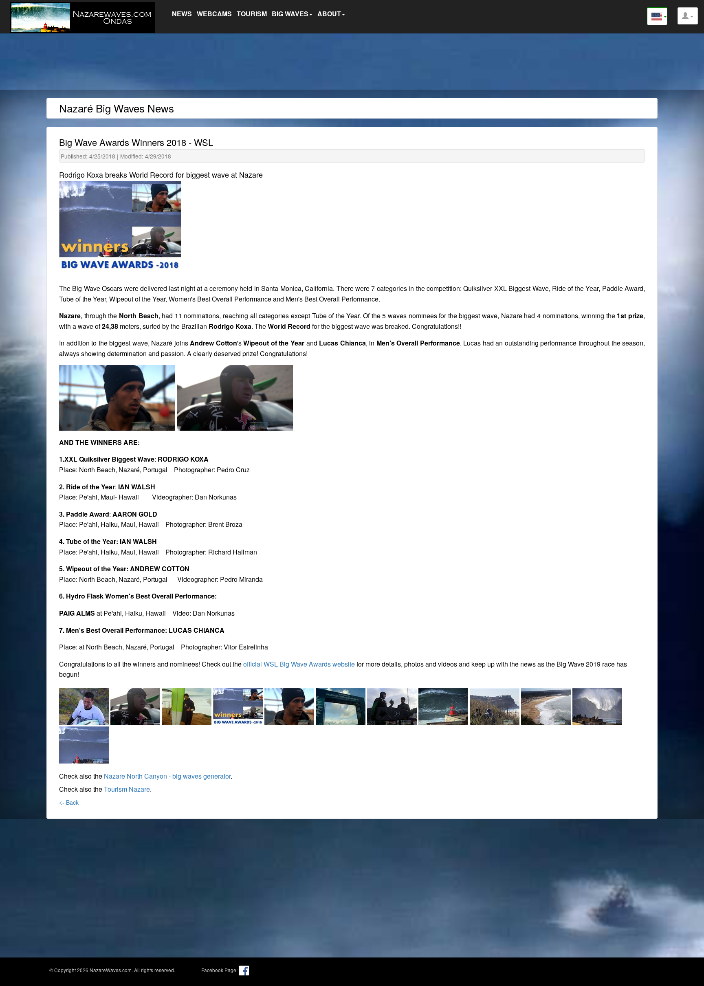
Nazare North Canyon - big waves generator (167, 776)
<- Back (69, 802)
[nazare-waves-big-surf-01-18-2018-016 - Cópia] (84, 743)
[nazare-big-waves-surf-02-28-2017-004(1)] (392, 704)
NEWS (182, 13)
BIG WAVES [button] (290, 13)
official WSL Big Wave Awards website (299, 664)
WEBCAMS (214, 13)
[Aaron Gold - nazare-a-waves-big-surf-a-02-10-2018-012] (84, 704)
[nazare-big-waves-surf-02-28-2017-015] (444, 704)
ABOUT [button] (329, 13)
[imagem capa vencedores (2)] (238, 704)
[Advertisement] (352, 63)
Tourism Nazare (127, 789)
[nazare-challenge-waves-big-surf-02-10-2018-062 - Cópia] (546, 704)
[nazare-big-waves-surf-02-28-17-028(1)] (341, 704)
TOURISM (252, 13)
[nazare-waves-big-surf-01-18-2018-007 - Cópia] (597, 704)
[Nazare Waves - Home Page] (84, 16)
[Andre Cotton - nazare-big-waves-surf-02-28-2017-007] (136, 704)
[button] (688, 15)
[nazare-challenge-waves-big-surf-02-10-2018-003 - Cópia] (495, 704)
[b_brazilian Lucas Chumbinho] (187, 704)
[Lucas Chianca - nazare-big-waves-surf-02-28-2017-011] (290, 704)
